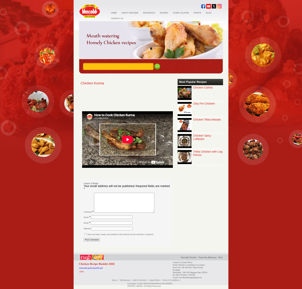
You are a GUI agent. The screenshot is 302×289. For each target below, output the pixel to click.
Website (87, 229)
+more (81, 271)
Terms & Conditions (170, 280)
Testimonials (125, 280)
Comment (89, 212)
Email (87, 223)
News (114, 280)
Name (87, 217)
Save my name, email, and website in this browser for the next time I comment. (120, 234)
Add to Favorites (140, 280)
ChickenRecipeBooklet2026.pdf (91, 268)
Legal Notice (154, 280)
